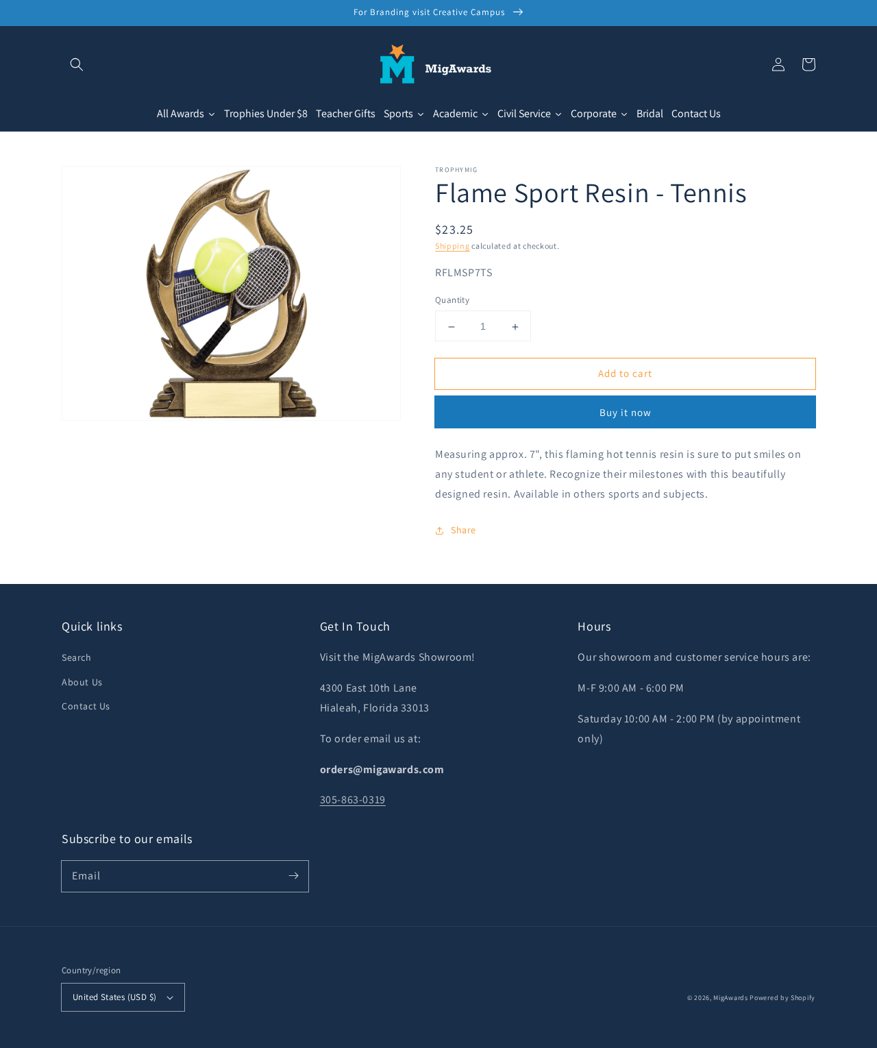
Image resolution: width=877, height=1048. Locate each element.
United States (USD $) (114, 997)
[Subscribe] (293, 876)
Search (77, 657)
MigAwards (730, 997)
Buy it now (626, 412)
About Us (82, 682)
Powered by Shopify (782, 997)
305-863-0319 (353, 799)
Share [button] (463, 530)
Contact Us (86, 706)
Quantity (452, 300)
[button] (77, 64)
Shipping (452, 246)
